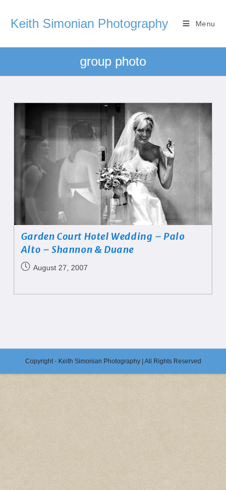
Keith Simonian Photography (89, 23)
